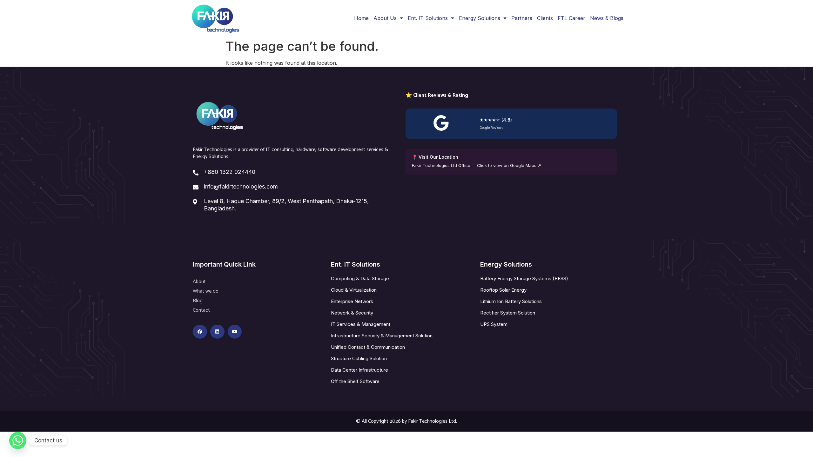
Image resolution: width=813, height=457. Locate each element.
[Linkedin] (217, 332)
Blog (198, 300)
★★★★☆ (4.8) (496, 120)
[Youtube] (235, 332)
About (199, 281)
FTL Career (571, 18)
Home (361, 18)
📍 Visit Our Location (435, 157)
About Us (385, 18)
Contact (201, 310)
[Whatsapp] (17, 440)
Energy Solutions (479, 18)
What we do (205, 291)
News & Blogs (606, 18)
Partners (521, 18)
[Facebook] (200, 332)
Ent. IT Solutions (428, 18)
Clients (545, 18)
